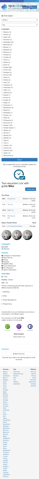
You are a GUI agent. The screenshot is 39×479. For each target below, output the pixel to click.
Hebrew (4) (7, 80)
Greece (5, 404)
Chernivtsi (16, 372)
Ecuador (5, 390)
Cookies (33, 384)
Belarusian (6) (8, 45)
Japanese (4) (8, 92)
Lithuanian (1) (8, 105)
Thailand (5, 454)
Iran (4, 412)
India (4, 408)
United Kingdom (6, 465)
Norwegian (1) (8, 113)
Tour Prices (5, 195)
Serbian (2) (7, 130)
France (5, 398)
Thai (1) (6, 143)
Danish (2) (7, 62)
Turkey (5, 458)
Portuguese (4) (8, 120)
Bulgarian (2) (8, 50)
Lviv (14, 380)
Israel (4, 414)
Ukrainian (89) (8, 150)
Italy (4, 416)
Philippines (6, 438)
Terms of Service (33, 373)
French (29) (7, 70)
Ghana (5, 402)
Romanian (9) (8, 123)
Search (19, 160)
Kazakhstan (6, 420)
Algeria (5, 372)
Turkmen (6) (7, 148)
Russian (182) (8, 125)
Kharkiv (15, 376)
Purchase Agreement (32, 381)
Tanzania (6, 452)
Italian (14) (7, 90)
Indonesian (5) (8, 87)
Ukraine (5, 462)
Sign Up (33, 7)
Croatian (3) (7, 57)
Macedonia (6, 424)
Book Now (31, 189)
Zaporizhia (16, 384)
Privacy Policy (33, 377)
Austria (5, 374)
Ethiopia (5, 396)
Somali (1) (7, 133)
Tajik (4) (6, 140)
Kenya (5, 422)
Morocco (5, 430)
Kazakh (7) (7, 95)
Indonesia (6, 410)
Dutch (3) (6, 65)
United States (5, 469)
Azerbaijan (6, 376)
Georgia (5, 400)
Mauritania (6, 428)
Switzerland (6, 450)
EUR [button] (33, 8)
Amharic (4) (7, 34)
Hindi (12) (7, 82)
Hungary (5, 406)
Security (33, 386)
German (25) (8, 75)
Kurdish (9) (7, 100)
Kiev (14, 378)
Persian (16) (7, 115)
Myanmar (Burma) (6, 433)
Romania (6, 440)
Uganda (5, 460)
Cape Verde (5, 383)
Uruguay (5, 472)
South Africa (5, 447)
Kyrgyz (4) (7, 103)
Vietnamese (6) (8, 155)
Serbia (5, 444)
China (5, 386)
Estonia (5, 394)
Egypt (5, 392)
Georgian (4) (8, 72)
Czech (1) (7, 60)
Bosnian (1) (7, 47)
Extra (34, 223)
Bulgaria (5, 380)
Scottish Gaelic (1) (9, 128)
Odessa (15, 382)
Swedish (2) (7, 138)
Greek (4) (7, 77)
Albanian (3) (7, 32)
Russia (5, 442)
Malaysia (6, 426)
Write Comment (19, 354)
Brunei (5, 378)
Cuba (4, 388)
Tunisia (5, 456)
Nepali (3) (7, 110)
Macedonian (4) (9, 108)
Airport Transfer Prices (9, 223)
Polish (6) (7, 118)
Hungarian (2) (8, 85)
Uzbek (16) (7, 153)
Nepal (5, 436)
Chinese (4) (7, 55)
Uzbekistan (6, 474)
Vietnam (5, 476)
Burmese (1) (7, 52)
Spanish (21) (8, 135)
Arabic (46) (7, 37)
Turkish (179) (8, 145)
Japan (5, 418)
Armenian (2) (8, 40)
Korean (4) (7, 97)
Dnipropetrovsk (18, 374)
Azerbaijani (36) (9, 42)
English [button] (34, 6)
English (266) (8, 67)
